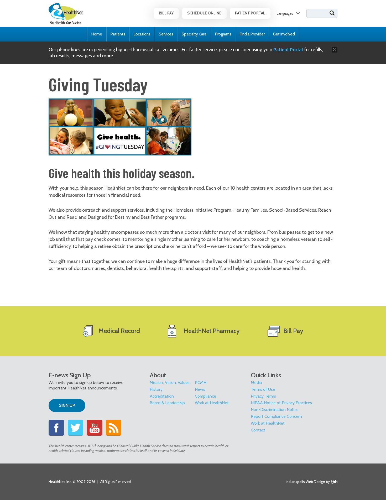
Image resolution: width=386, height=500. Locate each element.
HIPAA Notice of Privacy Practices (281, 402)
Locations (142, 34)
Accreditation (162, 396)
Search (332, 13)
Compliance (205, 396)
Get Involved (284, 34)
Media (256, 382)
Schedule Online (204, 13)
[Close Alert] (334, 50)
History (156, 389)
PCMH (200, 382)
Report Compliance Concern (276, 416)
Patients (118, 34)
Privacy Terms (263, 396)
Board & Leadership (167, 402)
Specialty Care (194, 34)
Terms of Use (263, 389)
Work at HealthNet (212, 402)
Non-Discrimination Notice (275, 409)
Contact (258, 430)
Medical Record (119, 331)
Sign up (67, 405)
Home (96, 34)
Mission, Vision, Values (170, 382)
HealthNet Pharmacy (212, 331)
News (200, 389)
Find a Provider (252, 34)
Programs (223, 34)
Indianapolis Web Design (305, 482)
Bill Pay (166, 13)
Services (166, 34)
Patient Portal (250, 13)
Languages (285, 13)
